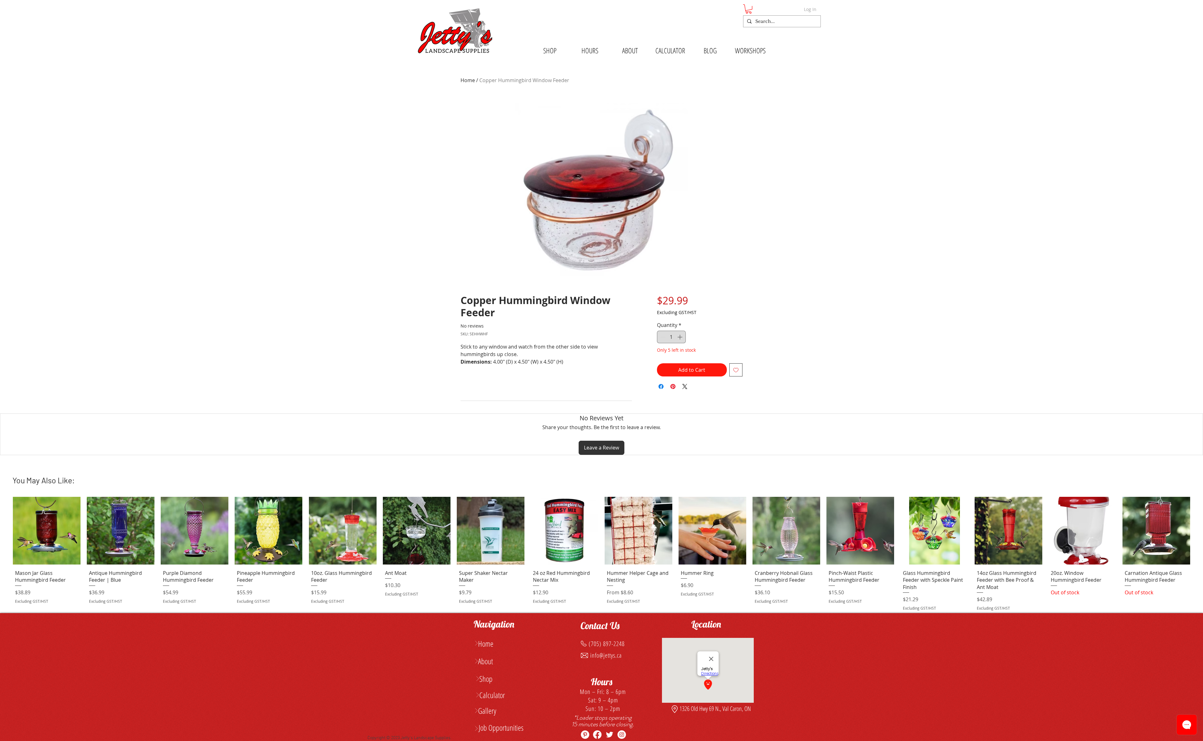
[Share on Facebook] (661, 386)
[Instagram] (621, 734)
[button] (748, 8)
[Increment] (680, 337)
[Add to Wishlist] (735, 369)
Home (468, 80)
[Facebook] (597, 734)
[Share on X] (685, 386)
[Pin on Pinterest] (673, 386)
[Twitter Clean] (609, 734)
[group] (601, 555)
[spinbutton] (671, 337)
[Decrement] (662, 337)
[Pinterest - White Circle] (585, 734)
